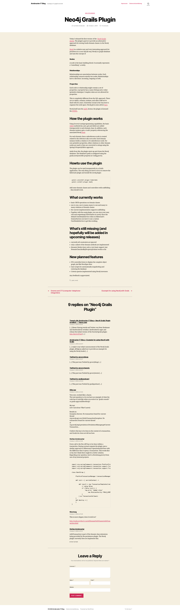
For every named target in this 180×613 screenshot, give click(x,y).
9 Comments (105, 25)
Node (83, 132)
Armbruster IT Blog (38, 3)
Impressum (124, 3)
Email (92, 580)
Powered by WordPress (87, 609)
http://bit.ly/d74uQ (76, 334)
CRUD (72, 126)
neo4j (76, 280)
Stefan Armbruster (80, 25)
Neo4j (72, 49)
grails (73, 280)
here (105, 105)
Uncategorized (90, 13)
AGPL (86, 109)
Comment (72, 566)
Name (71, 580)
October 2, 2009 (93, 25)
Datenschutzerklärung (135, 3)
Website (72, 587)
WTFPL (74, 111)
